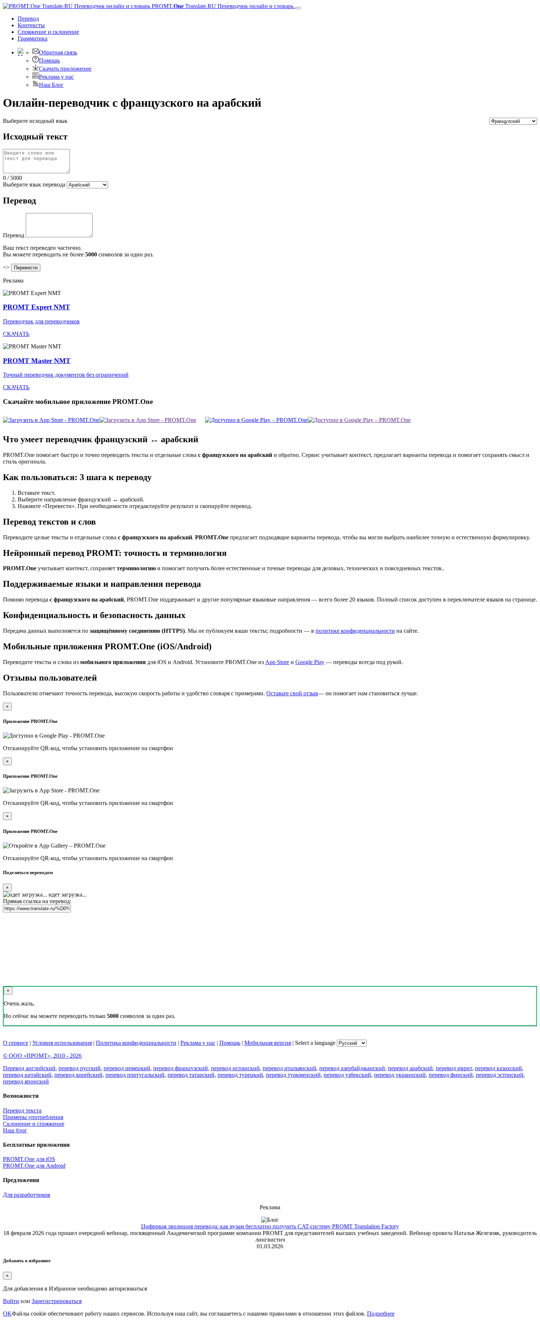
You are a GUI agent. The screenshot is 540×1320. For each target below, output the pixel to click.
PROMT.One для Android (34, 1166)
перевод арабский (410, 1068)
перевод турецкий (240, 1075)
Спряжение (48, 32)
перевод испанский (235, 1068)
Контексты (31, 25)
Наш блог (15, 1130)
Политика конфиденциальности (136, 1043)
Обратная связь (58, 52)
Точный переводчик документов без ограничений (66, 375)
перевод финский (451, 1075)
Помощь (49, 60)
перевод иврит (454, 1068)
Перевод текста (22, 1110)
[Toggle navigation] (298, 8)
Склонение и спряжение (33, 1124)
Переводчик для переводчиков (41, 321)
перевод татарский (191, 1075)
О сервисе (15, 1043)
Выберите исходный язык (35, 121)
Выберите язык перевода (34, 184)
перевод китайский (27, 1075)
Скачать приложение (65, 68)
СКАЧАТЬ (16, 334)
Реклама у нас (56, 77)
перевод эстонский (499, 1075)
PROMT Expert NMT (36, 307)
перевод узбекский (347, 1075)
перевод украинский (400, 1075)
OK (7, 1313)
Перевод (28, 18)
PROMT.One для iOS (29, 1159)
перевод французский (180, 1068)
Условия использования (62, 1043)
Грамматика (32, 38)
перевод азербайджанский (352, 1068)
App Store (277, 662)
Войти (11, 1301)
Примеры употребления (33, 1117)
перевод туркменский (293, 1075)
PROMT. (222, 6)
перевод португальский (135, 1075)
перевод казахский (498, 1068)
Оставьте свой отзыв (292, 693)
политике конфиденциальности (355, 631)
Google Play (309, 662)
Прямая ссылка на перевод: (37, 901)
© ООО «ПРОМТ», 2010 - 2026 (42, 1056)
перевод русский (79, 1068)
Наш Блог (51, 85)
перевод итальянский (289, 1068)
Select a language (315, 1043)
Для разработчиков (26, 1195)
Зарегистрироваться (57, 1301)
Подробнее (381, 1313)
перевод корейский (78, 1075)
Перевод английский (29, 1068)
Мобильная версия (267, 1043)
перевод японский (26, 1081)
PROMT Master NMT (37, 361)
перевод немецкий (127, 1068)
